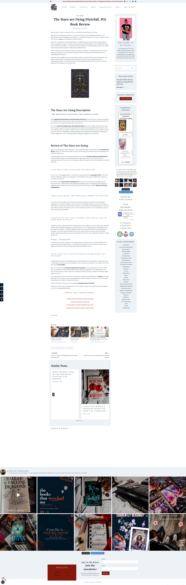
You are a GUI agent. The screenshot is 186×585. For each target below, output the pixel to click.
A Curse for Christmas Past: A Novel (125, 153)
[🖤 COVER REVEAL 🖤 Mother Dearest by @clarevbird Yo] (126, 185)
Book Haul (126, 245)
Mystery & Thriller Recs (126, 290)
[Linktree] (130, 1)
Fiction (126, 271)
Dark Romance (126, 260)
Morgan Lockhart (126, 156)
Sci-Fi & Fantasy (126, 301)
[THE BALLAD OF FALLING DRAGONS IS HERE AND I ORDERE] (117, 180)
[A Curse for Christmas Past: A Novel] (126, 144)
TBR (126, 303)
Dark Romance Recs (126, 262)
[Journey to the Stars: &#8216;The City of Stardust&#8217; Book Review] (60, 332)
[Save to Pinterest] (1, 285)
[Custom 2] (135, 1)
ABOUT (93, 7)
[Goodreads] (127, 1)
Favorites (126, 269)
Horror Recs (126, 279)
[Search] (132, 68)
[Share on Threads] (1, 292)
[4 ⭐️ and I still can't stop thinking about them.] (126, 180)
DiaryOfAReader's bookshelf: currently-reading (126, 116)
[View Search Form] (50, 1)
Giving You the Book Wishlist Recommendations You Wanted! (99, 338)
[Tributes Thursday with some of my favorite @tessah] (135, 180)
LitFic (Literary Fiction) (126, 284)
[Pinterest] (133, 1)
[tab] (77, 420)
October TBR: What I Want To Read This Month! (80, 299)
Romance (126, 295)
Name (104, 559)
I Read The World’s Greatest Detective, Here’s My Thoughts (94, 409)
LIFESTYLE (84, 7)
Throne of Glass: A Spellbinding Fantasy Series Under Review (64, 355)
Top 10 (126, 305)
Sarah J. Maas (125, 135)
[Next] (107, 394)
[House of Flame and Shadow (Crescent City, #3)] (126, 125)
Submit (105, 573)
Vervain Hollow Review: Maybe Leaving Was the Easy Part (125, 82)
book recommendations (57, 347)
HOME (64, 7)
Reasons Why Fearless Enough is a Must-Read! (80, 308)
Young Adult (126, 308)
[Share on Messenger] (1, 299)
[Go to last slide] (53, 394)
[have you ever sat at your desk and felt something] (117, 185)
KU (53, 288)
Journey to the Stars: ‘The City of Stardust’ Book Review (59, 338)
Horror (126, 275)
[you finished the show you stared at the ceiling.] (121, 185)
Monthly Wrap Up (126, 288)
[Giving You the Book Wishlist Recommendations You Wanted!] (99, 332)
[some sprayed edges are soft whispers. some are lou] (130, 180)
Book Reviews (80, 15)
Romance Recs (126, 299)
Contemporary (126, 256)
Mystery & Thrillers (126, 292)
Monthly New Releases (126, 286)
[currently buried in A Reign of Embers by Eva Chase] (130, 185)
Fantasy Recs (126, 266)
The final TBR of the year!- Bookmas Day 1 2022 (80, 305)
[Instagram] (125, 1)
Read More (120, 87)
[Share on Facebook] (1, 288)
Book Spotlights (126, 251)
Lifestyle (126, 282)
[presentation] (95, 386)
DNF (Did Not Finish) (126, 264)
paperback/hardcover (64, 288)
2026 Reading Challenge (126, 207)
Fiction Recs (126, 273)
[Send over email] (1, 296)
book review (69, 347)
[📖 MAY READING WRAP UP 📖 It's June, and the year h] (121, 180)
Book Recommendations (126, 247)
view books (131, 219)
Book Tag (126, 253)
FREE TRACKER (129, 7)
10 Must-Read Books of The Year (80, 302)
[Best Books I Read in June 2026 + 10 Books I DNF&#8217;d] (80, 332)
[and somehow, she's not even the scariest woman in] (135, 185)
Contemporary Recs (126, 258)
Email (104, 566)
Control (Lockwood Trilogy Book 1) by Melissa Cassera (96, 355)
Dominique (77, 28)
